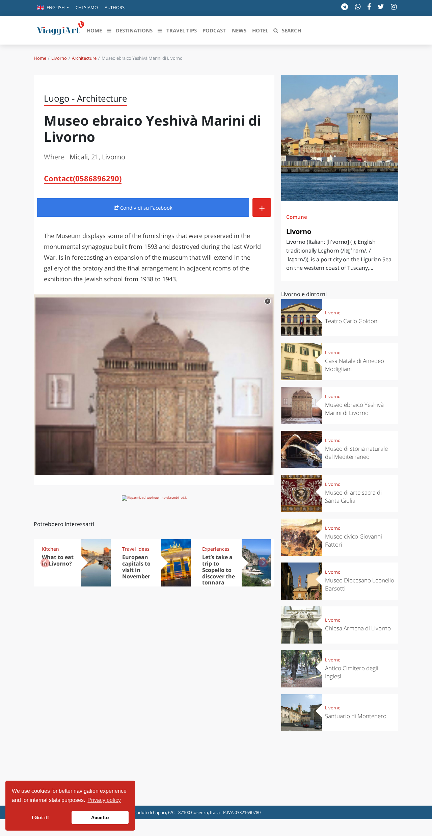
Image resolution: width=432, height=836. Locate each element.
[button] (53, 8)
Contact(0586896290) (83, 178)
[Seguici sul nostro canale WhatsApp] (357, 6)
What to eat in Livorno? (58, 560)
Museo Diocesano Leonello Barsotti (359, 584)
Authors (115, 7)
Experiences (216, 549)
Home (40, 58)
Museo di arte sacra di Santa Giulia (353, 496)
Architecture (84, 58)
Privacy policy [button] (104, 800)
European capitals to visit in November (136, 566)
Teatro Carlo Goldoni (352, 321)
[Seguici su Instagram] (393, 6)
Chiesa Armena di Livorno (358, 628)
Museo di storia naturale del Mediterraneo (356, 453)
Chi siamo (87, 7)
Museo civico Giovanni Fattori (353, 540)
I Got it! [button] (40, 817)
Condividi (145, 207)
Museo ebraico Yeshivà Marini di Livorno (354, 409)
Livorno (59, 58)
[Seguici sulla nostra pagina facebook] (369, 6)
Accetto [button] (100, 817)
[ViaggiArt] (60, 29)
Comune (296, 216)
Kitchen (50, 549)
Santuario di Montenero (355, 716)
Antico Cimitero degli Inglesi (351, 672)
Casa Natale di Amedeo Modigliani (354, 365)
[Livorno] (339, 138)
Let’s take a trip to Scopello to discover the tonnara (218, 569)
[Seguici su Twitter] (381, 6)
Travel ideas (136, 549)
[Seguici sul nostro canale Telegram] (345, 6)
